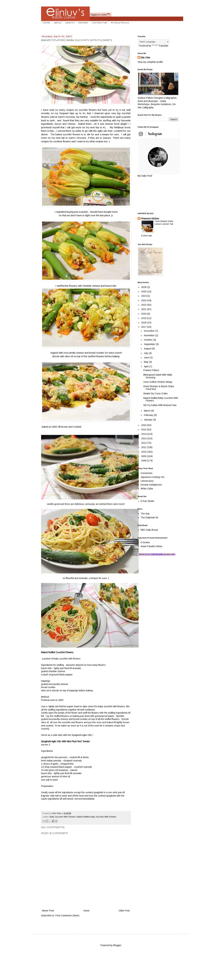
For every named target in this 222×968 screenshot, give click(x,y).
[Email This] (44, 821)
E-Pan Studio (147, 501)
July (146, 353)
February (149, 415)
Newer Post (48, 910)
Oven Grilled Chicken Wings (157, 382)
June (147, 357)
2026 (144, 287)
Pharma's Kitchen (150, 218)
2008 (144, 460)
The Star (145, 513)
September (150, 344)
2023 (144, 300)
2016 (144, 425)
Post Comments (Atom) (67, 915)
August (148, 348)
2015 (144, 429)
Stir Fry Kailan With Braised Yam (159, 405)
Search (70, 23)
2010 (144, 452)
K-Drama (145, 542)
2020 (144, 313)
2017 (144, 327)
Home (46, 23)
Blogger (117, 945)
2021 (144, 309)
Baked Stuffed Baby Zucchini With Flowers (96, 817)
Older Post (124, 910)
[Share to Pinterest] (56, 821)
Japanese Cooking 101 (152, 477)
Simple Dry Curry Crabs (155, 393)
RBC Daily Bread (149, 530)
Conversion (146, 473)
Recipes (83, 23)
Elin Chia (145, 57)
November (149, 335)
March (147, 410)
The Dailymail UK (149, 517)
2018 (144, 322)
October (148, 339)
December (149, 331)
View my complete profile (150, 62)
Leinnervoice (147, 481)
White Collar (147, 488)
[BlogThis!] (47, 821)
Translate (163, 45)
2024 (144, 296)
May (146, 362)
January (148, 419)
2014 (144, 434)
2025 (144, 291)
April (146, 366)
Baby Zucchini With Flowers (62, 817)
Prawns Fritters (151, 370)
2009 (144, 456)
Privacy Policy (120, 23)
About (58, 23)
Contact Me (99, 23)
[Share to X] (50, 821)
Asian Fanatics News (151, 546)
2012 (144, 443)
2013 (144, 438)
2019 (144, 318)
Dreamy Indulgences (151, 484)
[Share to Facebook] (53, 821)
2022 (144, 305)
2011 (144, 447)
